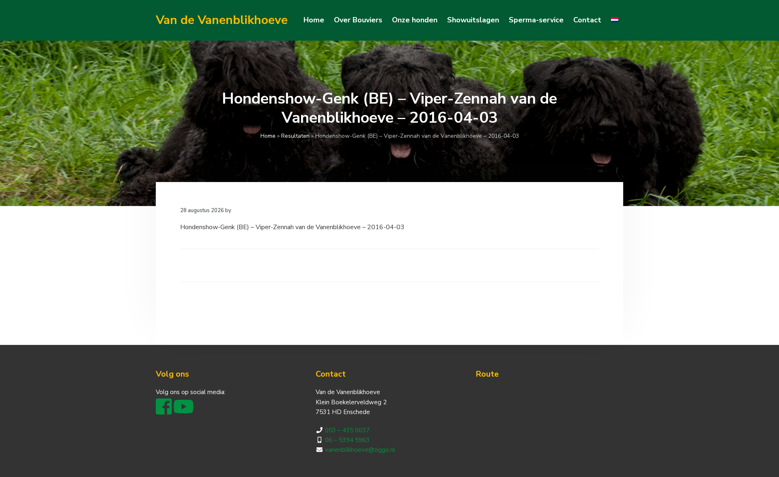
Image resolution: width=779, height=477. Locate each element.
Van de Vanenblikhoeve (222, 20)
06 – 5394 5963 (347, 440)
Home (267, 136)
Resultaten (295, 136)
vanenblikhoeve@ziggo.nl (360, 450)
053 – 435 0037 (347, 430)
